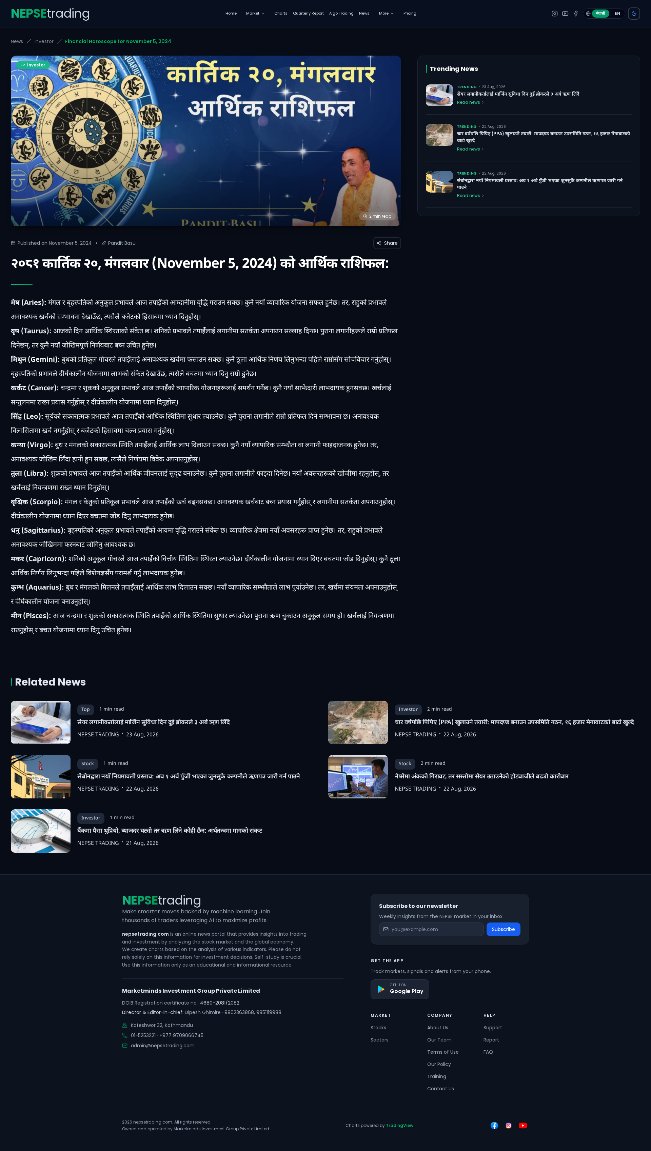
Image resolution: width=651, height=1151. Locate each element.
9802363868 (239, 1012)
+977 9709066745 (181, 1035)
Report (491, 1039)
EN (617, 13)
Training (436, 1076)
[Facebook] (576, 14)
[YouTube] (565, 13)
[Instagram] (555, 14)
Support (493, 1027)
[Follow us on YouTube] (523, 1125)
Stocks (378, 1027)
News (17, 41)
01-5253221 (143, 1035)
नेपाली (600, 13)
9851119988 (268, 1012)
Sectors (380, 1039)
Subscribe (503, 929)
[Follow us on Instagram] (508, 1125)
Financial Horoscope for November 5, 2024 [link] (118, 41)
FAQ (488, 1052)
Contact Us (440, 1088)
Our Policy (439, 1064)
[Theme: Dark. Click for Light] (634, 13)
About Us (437, 1027)
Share (391, 243)
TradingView (399, 1125)
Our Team (439, 1039)
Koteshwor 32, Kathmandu (162, 1025)
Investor (44, 41)
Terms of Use (443, 1052)
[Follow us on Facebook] (494, 1125)
